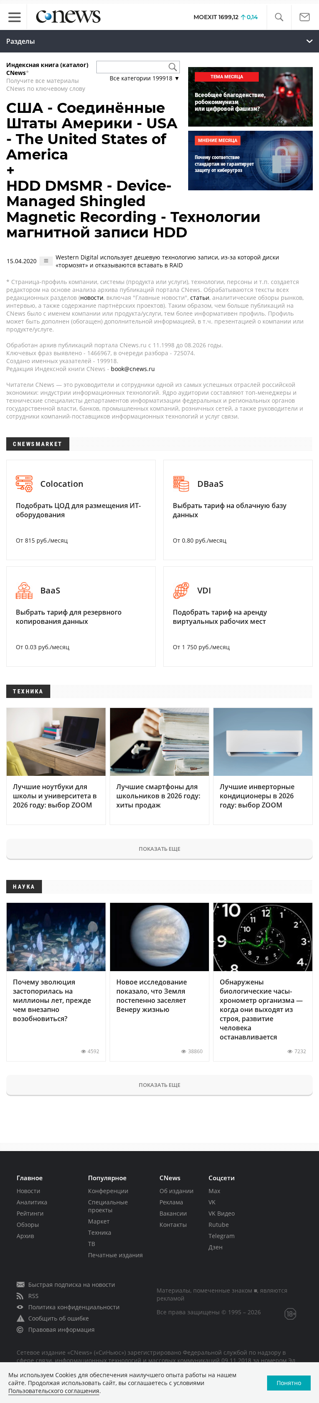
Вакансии (173, 1213)
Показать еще (159, 848)
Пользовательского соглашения (53, 1391)
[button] (279, 17)
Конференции (108, 1191)
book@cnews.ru (133, 369)
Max (214, 1191)
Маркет (99, 1221)
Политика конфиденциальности (74, 1307)
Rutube (219, 1225)
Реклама (171, 1202)
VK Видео (222, 1213)
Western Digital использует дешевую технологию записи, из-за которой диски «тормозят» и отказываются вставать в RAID (167, 261)
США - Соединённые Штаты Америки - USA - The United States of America (91, 131)
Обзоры (28, 1225)
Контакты (173, 1225)
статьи (199, 298)
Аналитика (32, 1202)
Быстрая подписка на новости (71, 1284)
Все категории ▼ (145, 78)
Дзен (216, 1247)
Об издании (177, 1191)
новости (91, 298)
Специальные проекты (108, 1206)
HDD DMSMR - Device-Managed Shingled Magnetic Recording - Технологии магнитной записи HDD (133, 209)
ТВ (91, 1244)
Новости (28, 1191)
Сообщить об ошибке (58, 1318)
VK (212, 1202)
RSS (33, 1296)
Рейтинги (30, 1213)
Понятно (289, 1383)
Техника (99, 1232)
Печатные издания (115, 1255)
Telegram (222, 1236)
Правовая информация (61, 1329)
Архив (25, 1236)
